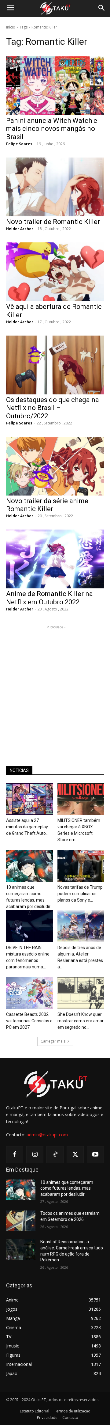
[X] (75, 1154)
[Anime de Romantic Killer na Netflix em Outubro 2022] (55, 559)
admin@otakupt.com (47, 1135)
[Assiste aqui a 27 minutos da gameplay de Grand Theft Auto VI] (29, 799)
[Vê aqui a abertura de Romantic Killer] (55, 271)
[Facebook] (14, 1154)
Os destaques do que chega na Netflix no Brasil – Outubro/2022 (52, 408)
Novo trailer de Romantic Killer (53, 222)
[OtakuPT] (55, 8)
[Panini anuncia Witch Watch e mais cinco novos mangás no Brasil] (55, 85)
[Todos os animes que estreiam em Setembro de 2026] (20, 1220)
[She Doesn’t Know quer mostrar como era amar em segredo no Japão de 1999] (80, 993)
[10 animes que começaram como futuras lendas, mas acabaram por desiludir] (29, 866)
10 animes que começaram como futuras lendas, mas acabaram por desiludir (66, 1188)
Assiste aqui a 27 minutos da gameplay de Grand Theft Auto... (27, 827)
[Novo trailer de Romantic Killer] (55, 187)
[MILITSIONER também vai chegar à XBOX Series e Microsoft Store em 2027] (80, 799)
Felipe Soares (19, 143)
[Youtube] (95, 1154)
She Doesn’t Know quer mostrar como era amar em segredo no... (80, 1021)
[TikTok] (55, 1154)
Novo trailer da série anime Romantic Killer (47, 505)
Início (10, 27)
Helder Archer (19, 228)
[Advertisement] (55, 685)
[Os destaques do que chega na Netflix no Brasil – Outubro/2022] (55, 365)
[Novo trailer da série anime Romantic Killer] (55, 466)
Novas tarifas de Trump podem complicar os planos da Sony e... (80, 893)
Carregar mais (53, 1041)
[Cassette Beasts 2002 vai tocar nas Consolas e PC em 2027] (29, 993)
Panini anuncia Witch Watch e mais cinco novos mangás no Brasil (51, 129)
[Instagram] (34, 1154)
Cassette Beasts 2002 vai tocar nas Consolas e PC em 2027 (29, 1021)
